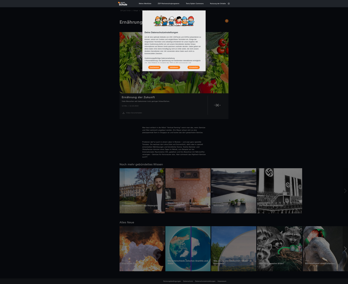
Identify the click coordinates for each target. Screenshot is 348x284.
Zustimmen (154, 67)
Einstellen (193, 67)
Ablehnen (174, 67)
